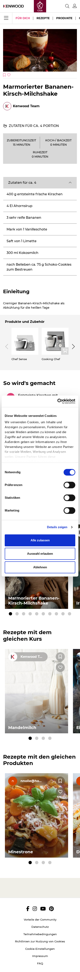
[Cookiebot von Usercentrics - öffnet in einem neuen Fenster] (57, 401)
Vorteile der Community (40, 919)
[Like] (60, 667)
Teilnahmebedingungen (40, 934)
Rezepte (43, 18)
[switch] (69, 485)
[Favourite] (60, 656)
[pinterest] (51, 908)
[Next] (72, 346)
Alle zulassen (40, 540)
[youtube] (43, 908)
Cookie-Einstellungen (40, 948)
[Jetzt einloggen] (75, 6)
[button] (40, 182)
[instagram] (35, 908)
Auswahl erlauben (40, 553)
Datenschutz (40, 926)
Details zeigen (57, 527)
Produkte (64, 18)
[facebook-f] (28, 908)
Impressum (40, 956)
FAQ (40, 963)
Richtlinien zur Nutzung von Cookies (40, 941)
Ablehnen (40, 567)
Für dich (23, 18)
